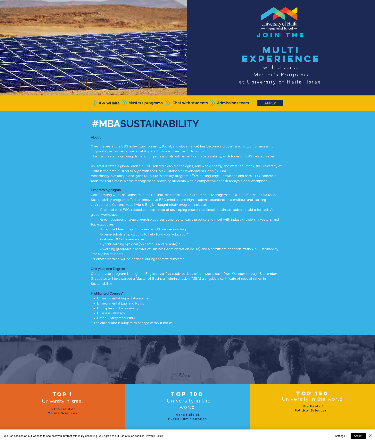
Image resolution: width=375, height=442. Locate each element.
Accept (358, 436)
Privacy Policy (154, 436)
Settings (340, 436)
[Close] (370, 436)
